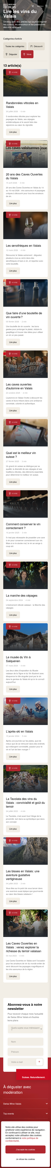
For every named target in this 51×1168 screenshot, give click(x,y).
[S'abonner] (39, 1062)
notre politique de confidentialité (21, 1139)
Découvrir (38, 46)
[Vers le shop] (32, 6)
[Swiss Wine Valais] (9, 6)
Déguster (13, 54)
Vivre (29, 54)
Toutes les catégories (14, 46)
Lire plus (13, 131)
